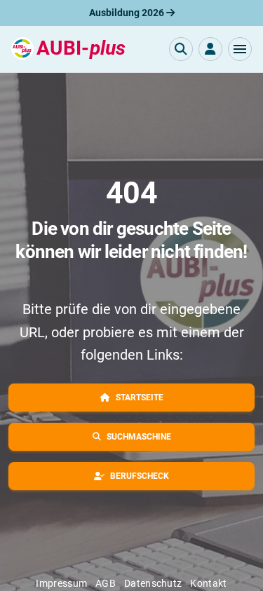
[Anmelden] (210, 49)
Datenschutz (153, 583)
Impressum (61, 583)
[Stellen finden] (181, 49)
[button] (240, 49)
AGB (105, 583)
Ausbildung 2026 (127, 12)
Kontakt (208, 583)
